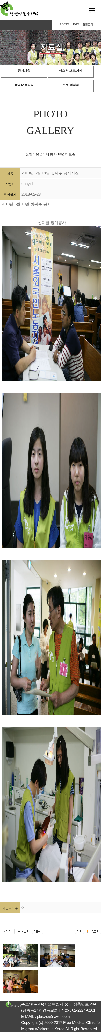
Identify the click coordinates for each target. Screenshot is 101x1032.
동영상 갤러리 (24, 85)
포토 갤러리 (71, 85)
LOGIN (64, 24)
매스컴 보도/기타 (70, 71)
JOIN (76, 24)
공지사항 (24, 71)
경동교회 (88, 24)
